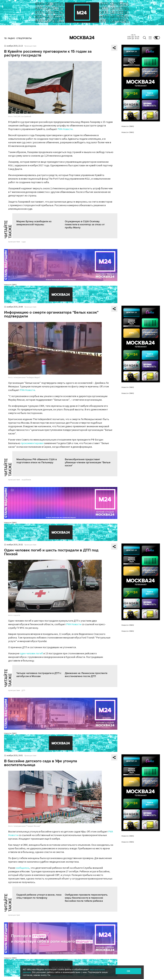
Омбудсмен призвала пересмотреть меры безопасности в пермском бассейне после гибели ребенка (86, 897)
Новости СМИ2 (10, 285)
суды (24, 242)
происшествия (14, 242)
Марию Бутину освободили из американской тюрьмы (34, 223)
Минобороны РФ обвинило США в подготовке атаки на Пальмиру (36, 461)
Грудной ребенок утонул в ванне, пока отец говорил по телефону (38, 896)
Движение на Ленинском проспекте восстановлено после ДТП (86, 675)
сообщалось (23, 868)
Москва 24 (82, 38)
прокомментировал (32, 443)
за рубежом (26, 480)
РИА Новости (65, 129)
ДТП (23, 690)
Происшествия (30, 46)
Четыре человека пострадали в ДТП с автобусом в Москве (38, 675)
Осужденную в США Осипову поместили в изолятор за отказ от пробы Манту (85, 224)
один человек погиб (31, 653)
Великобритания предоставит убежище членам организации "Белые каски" (87, 462)
